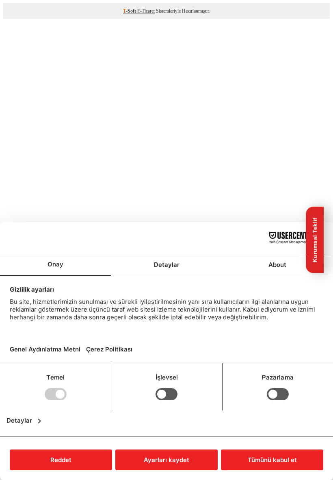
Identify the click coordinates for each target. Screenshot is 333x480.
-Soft (130, 11)
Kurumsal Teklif (314, 240)
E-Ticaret (146, 11)
